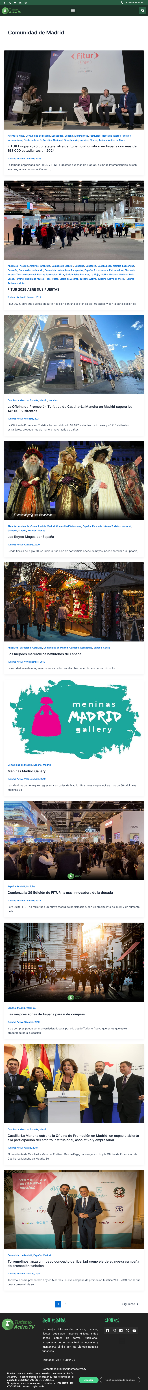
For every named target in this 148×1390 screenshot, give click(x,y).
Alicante (12, 526)
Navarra (113, 274)
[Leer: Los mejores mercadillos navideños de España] (74, 601)
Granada (12, 530)
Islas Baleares (81, 274)
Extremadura (116, 270)
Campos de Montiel (62, 266)
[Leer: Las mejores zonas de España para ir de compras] (74, 962)
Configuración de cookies (120, 1380)
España (69, 135)
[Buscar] (142, 10)
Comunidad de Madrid (38, 135)
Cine (21, 135)
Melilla (104, 274)
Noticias (84, 140)
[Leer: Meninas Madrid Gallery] (74, 719)
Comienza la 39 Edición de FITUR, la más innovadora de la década (60, 892)
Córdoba (74, 647)
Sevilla (106, 647)
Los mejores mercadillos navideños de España (44, 654)
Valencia (31, 1008)
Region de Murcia (34, 278)
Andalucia (13, 266)
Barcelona (25, 647)
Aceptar (88, 1380)
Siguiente (130, 1304)
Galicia (69, 274)
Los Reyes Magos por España (31, 537)
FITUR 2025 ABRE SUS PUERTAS (33, 289)
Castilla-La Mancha (123, 266)
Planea (93, 140)
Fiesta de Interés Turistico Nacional (43, 140)
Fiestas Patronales (47, 274)
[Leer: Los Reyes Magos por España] (74, 480)
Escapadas (57, 135)
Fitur (66, 140)
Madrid (74, 140)
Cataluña (12, 270)
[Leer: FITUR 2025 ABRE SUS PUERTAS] (74, 220)
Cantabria (91, 266)
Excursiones (81, 135)
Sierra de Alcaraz (69, 278)
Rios (48, 278)
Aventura (13, 135)
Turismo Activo (88, 278)
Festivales (95, 135)
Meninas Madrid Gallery (27, 771)
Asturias (34, 266)
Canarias (79, 266)
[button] (73, 11)
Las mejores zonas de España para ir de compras (46, 1014)
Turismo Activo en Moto (112, 140)
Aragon (24, 266)
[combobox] (132, 10)
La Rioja (95, 274)
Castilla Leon (105, 266)
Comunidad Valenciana (57, 270)
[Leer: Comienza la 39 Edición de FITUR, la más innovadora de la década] (74, 840)
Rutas (55, 278)
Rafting (20, 278)
